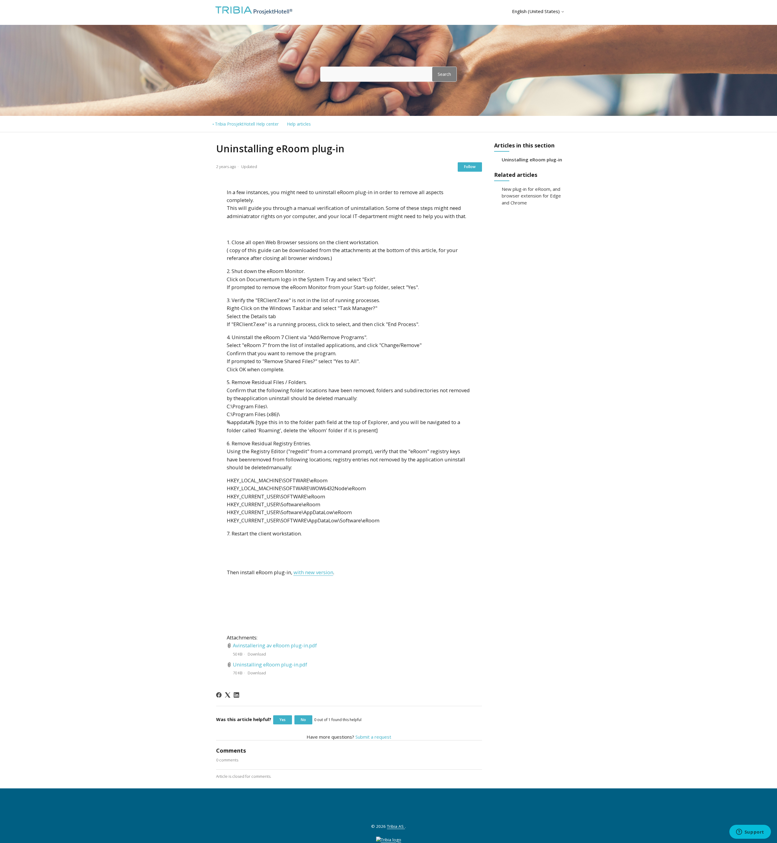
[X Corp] (227, 695)
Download (257, 654)
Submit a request (373, 737)
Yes (283, 719)
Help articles (299, 124)
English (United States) (536, 11)
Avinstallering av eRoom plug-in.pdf (275, 645)
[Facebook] (219, 695)
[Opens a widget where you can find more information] (750, 832)
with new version (313, 572)
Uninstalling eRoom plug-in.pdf (270, 664)
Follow (470, 166)
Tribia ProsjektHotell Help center (247, 124)
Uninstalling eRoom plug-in (532, 160)
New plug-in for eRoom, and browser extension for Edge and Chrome (531, 196)
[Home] (252, 14)
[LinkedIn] (236, 695)
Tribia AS (396, 826)
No (303, 719)
